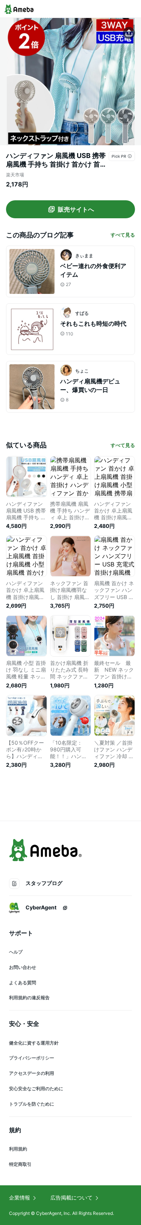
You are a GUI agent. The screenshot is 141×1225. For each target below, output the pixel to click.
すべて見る (123, 235)
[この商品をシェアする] (129, 33)
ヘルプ (16, 952)
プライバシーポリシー (31, 1058)
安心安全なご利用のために (36, 1088)
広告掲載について (71, 1197)
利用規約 (18, 1149)
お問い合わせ (22, 967)
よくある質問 (22, 982)
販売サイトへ (76, 209)
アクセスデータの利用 (31, 1073)
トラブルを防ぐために (31, 1104)
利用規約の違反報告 (29, 997)
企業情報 (19, 1197)
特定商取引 (20, 1164)
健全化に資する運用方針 (34, 1043)
